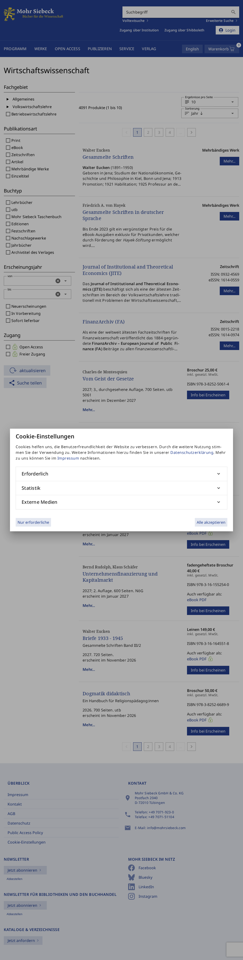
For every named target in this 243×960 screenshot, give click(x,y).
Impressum (68, 458)
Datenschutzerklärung (191, 452)
